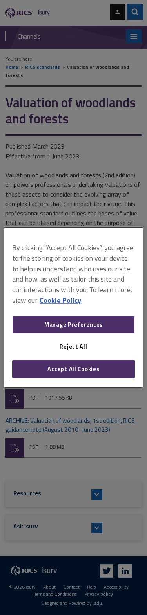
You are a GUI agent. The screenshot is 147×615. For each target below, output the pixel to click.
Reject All (73, 346)
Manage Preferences (73, 324)
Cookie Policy (60, 300)
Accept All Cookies (73, 369)
